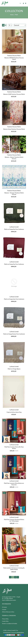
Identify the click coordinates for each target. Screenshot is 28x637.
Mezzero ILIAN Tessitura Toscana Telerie (14, 94)
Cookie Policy (5, 621)
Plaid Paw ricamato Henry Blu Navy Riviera (14, 447)
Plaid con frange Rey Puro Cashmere (14, 229)
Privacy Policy (5, 619)
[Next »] (18, 577)
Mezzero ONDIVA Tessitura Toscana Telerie (14, 58)
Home (12, 14)
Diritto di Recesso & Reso (8, 612)
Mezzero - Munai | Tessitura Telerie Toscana (14, 157)
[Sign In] (23, 3)
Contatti (4, 609)
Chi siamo (4, 607)
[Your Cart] (26, 3)
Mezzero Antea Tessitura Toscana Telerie (14, 129)
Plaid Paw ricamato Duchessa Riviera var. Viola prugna (14, 520)
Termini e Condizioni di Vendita (9, 623)
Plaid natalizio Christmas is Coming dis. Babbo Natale (14, 568)
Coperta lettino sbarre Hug (14, 412)
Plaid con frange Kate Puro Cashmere (14, 299)
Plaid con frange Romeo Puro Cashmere (14, 334)
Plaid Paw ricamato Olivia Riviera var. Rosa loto (14, 483)
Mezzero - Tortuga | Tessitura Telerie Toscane (14, 193)
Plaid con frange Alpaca (14, 369)
